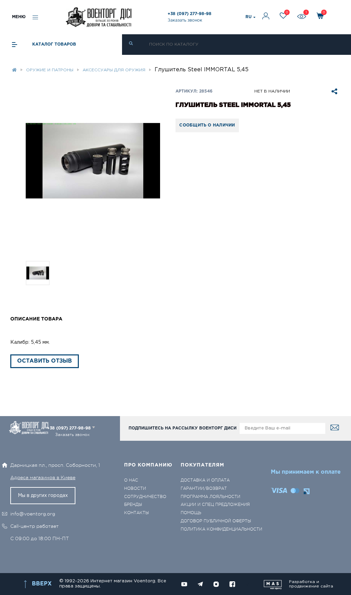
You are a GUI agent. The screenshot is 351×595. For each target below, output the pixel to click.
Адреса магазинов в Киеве (42, 477)
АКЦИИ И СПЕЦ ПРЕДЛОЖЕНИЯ (215, 504)
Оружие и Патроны (49, 70)
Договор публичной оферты (216, 521)
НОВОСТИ (135, 488)
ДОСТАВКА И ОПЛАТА (205, 480)
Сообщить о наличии (207, 125)
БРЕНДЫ (133, 504)
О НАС (131, 480)
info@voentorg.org (32, 514)
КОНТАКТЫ (136, 513)
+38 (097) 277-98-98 (189, 14)
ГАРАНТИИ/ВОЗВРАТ (204, 488)
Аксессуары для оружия (114, 70)
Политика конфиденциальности (221, 529)
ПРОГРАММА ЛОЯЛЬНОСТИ (210, 497)
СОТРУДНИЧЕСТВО (145, 497)
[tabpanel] (93, 161)
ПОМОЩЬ (191, 513)
